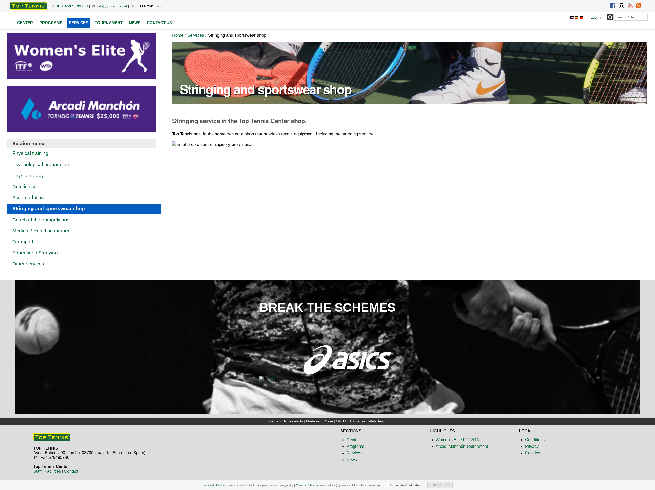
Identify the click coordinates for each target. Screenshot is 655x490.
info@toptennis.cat (112, 6)
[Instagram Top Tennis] (621, 6)
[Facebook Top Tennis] (613, 6)
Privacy (532, 446)
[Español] (577, 17)
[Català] (581, 17)
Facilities (53, 471)
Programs (355, 446)
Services (195, 35)
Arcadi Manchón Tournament (462, 446)
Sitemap (274, 421)
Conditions (535, 440)
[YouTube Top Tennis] (630, 6)
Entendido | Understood (406, 485)
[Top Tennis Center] (51, 439)
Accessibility (293, 421)
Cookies (532, 453)
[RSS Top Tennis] (639, 6)
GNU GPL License (350, 421)
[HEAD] (267, 379)
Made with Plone (319, 421)
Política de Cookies (214, 485)
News (351, 460)
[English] (28, 6)
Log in (596, 17)
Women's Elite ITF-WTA (457, 440)
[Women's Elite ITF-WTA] (81, 75)
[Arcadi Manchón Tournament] (81, 128)
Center (352, 440)
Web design (378, 421)
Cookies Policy (305, 485)
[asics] (348, 379)
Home (177, 35)
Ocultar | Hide (440, 485)
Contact (71, 471)
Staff (37, 471)
